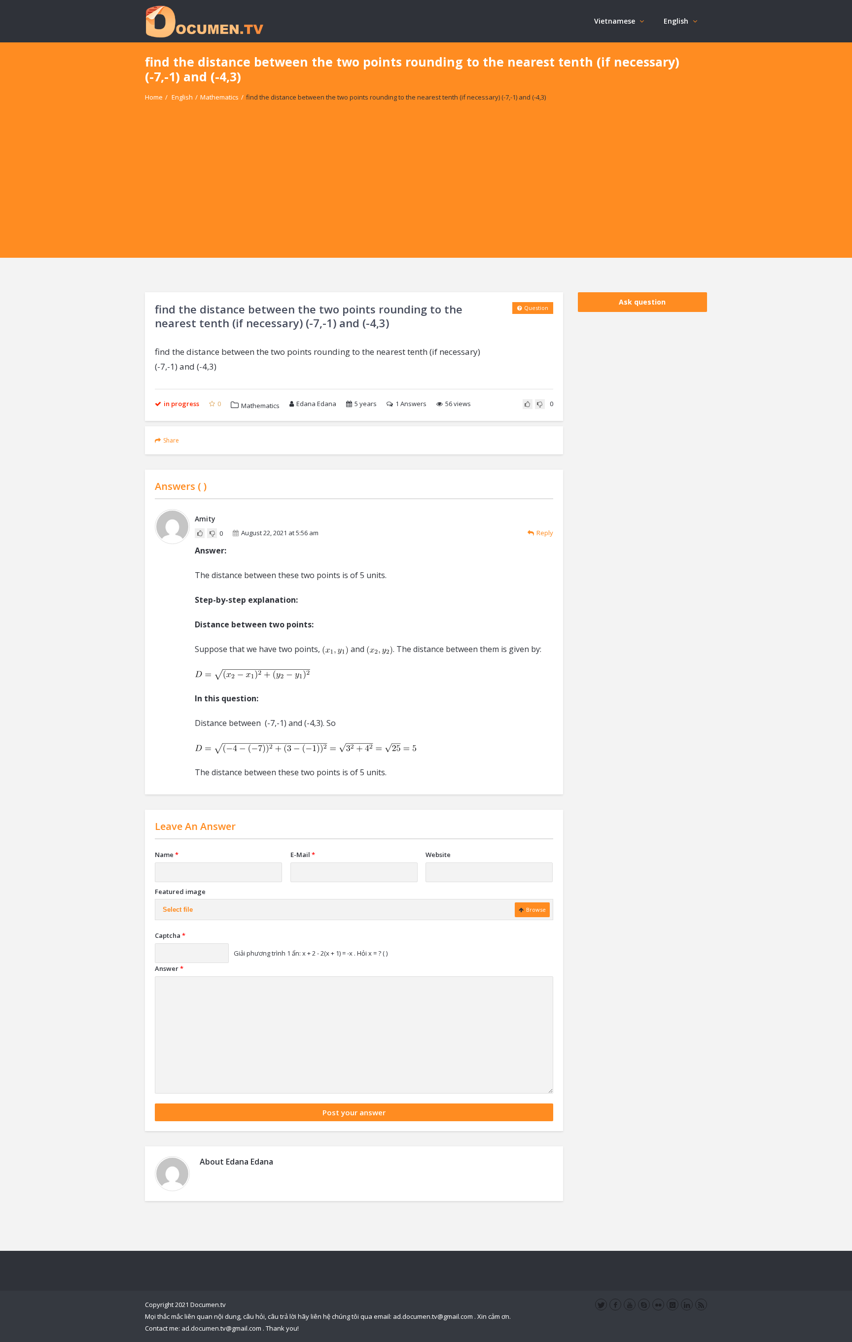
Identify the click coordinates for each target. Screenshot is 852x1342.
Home (154, 97)
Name (166, 854)
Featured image (180, 891)
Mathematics (219, 97)
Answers (410, 403)
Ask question (642, 302)
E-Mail (302, 854)
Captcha (170, 935)
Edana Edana (316, 403)
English (676, 21)
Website (438, 854)
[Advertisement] (426, 189)
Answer (169, 968)
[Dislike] (540, 404)
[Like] (527, 404)
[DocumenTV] (204, 21)
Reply (544, 532)
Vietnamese (614, 21)
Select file (178, 909)
